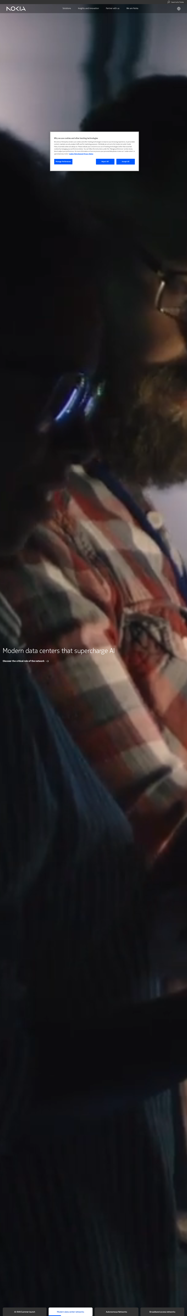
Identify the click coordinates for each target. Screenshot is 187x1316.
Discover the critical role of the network (23, 661)
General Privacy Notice (85, 154)
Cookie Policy (73, 154)
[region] (94, 151)
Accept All (125, 162)
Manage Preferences (63, 162)
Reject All (105, 162)
